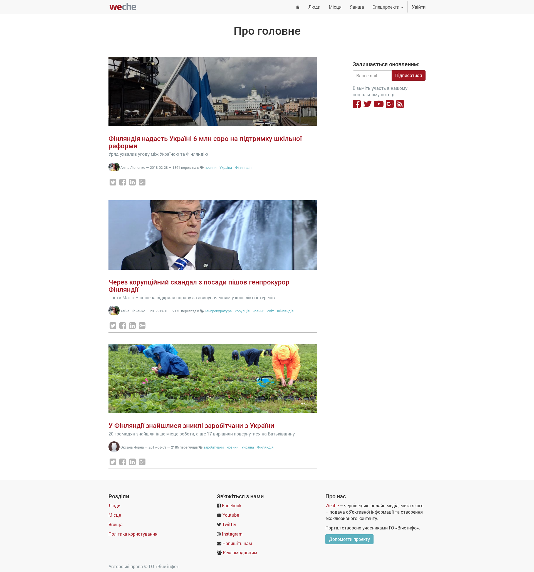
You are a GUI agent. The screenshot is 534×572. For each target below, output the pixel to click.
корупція (242, 310)
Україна (226, 167)
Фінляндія (243, 167)
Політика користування (132, 534)
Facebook (231, 505)
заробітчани (213, 447)
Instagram (232, 534)
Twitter (229, 524)
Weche (332, 505)
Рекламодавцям (240, 552)
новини (210, 167)
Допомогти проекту (349, 539)
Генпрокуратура (218, 310)
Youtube (230, 515)
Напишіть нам (237, 543)
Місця (114, 515)
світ (270, 310)
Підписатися (408, 75)
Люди (114, 505)
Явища (115, 524)
